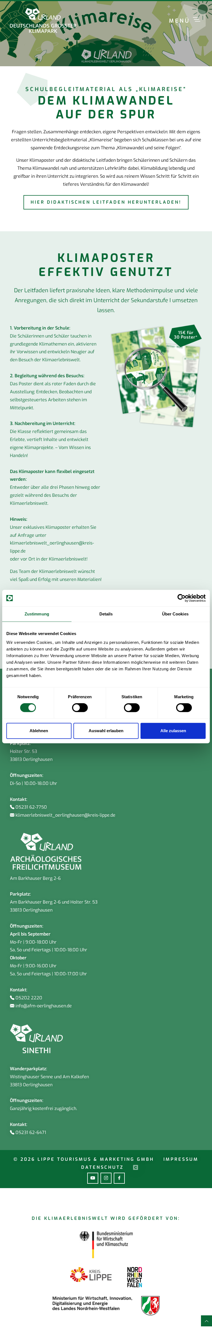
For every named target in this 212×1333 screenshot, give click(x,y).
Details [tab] (106, 614)
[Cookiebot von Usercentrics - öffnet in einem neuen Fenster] (181, 598)
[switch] (80, 707)
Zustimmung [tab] (37, 614)
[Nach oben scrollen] (206, 1320)
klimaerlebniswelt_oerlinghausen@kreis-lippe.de (52, 547)
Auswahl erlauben (106, 730)
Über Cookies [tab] (175, 614)
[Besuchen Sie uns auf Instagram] (106, 1178)
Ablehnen (39, 730)
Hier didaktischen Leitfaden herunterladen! (106, 202)
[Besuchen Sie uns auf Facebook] (119, 1178)
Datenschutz (102, 1167)
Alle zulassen (173, 730)
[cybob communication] (132, 1167)
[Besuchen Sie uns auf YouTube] (92, 1178)
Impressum (179, 1159)
